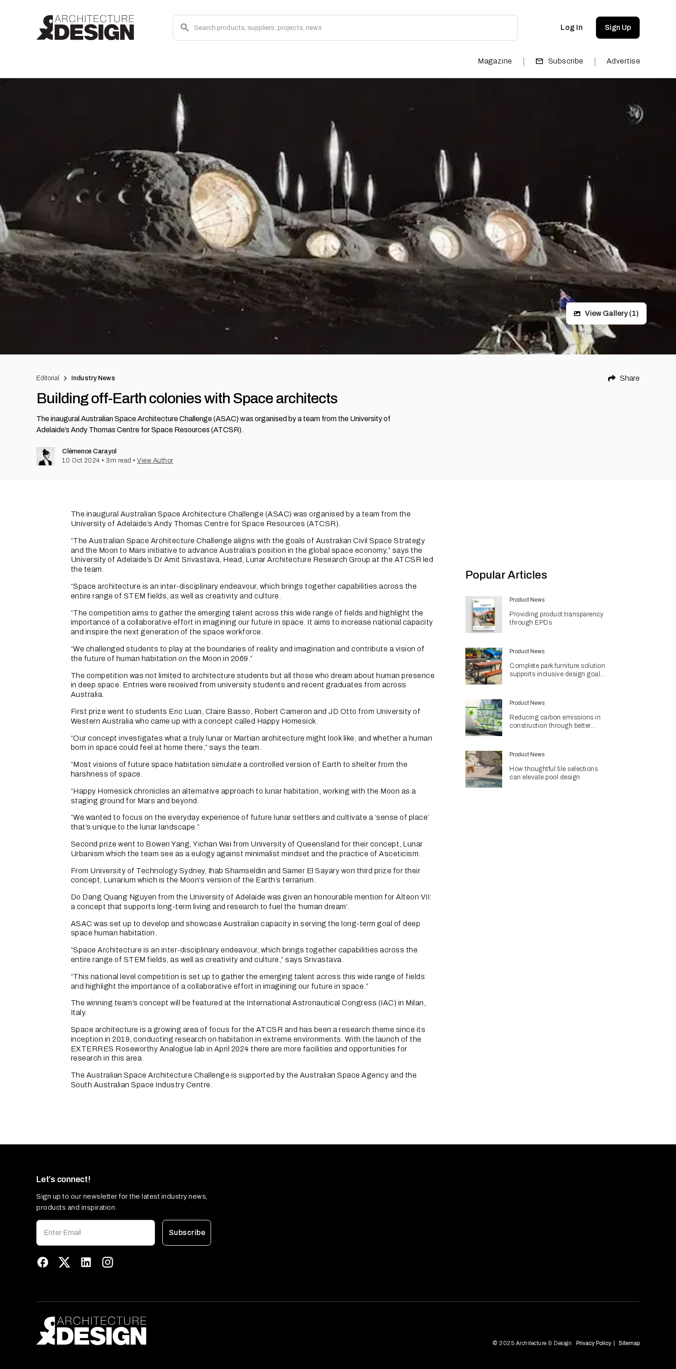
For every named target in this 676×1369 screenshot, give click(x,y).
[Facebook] (42, 1262)
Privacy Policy (593, 1343)
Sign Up (618, 27)
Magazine (495, 61)
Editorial (47, 378)
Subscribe (566, 61)
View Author (155, 460)
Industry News (93, 378)
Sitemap (629, 1343)
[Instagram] (107, 1262)
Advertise (623, 61)
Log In (572, 27)
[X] (64, 1262)
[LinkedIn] (86, 1262)
